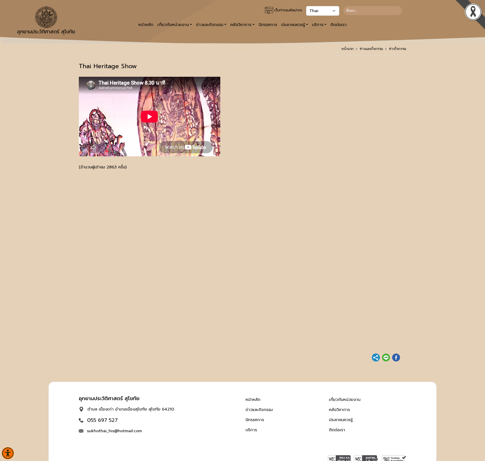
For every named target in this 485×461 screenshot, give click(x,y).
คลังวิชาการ (339, 410)
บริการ (251, 430)
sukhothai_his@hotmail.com (114, 431)
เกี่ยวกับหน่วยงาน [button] (173, 25)
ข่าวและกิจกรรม (371, 48)
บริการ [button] (317, 25)
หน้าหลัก (145, 25)
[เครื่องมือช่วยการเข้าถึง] (8, 453)
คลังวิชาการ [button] (240, 25)
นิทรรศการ (268, 25)
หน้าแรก (347, 48)
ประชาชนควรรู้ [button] (293, 25)
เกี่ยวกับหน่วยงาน (344, 400)
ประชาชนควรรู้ (341, 420)
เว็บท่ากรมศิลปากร (287, 10)
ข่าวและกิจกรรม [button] (209, 25)
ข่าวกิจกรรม (397, 48)
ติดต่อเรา (338, 25)
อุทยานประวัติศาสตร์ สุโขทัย (46, 31)
